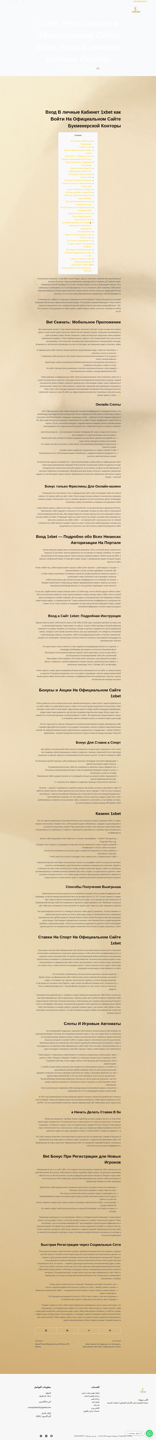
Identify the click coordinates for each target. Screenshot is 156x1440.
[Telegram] (88, 1331)
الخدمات (86, 10)
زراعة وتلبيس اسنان (91, 1396)
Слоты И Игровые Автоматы (79, 189)
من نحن (74, 10)
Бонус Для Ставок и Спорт (80, 174)
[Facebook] (24, 1)
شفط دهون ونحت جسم (90, 1393)
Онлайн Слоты (85, 147)
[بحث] (14, 10)
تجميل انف (95, 1402)
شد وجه (96, 1405)
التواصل (52, 10)
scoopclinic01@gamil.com (39, 1407)
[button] (149, 1433)
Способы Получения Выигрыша (77, 180)
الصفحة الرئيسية (101, 10)
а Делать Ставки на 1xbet (80, 259)
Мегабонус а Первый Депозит (78, 250)
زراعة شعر (95, 1399)
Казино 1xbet (86, 177)
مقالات (63, 10)
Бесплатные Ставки (82, 220)
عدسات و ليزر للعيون (91, 1411)
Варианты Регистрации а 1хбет (78, 235)
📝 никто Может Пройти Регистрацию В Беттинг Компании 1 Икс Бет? (76, 268)
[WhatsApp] (10, 1)
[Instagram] (17, 1)
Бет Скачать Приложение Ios (79, 241)
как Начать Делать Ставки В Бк (78, 192)
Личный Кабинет (84, 232)
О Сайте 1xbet (85, 238)
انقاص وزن (95, 1408)
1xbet (118, 395)
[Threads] (46, 1331)
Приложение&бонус (82, 262)
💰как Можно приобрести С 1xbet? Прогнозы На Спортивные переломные (76, 226)
